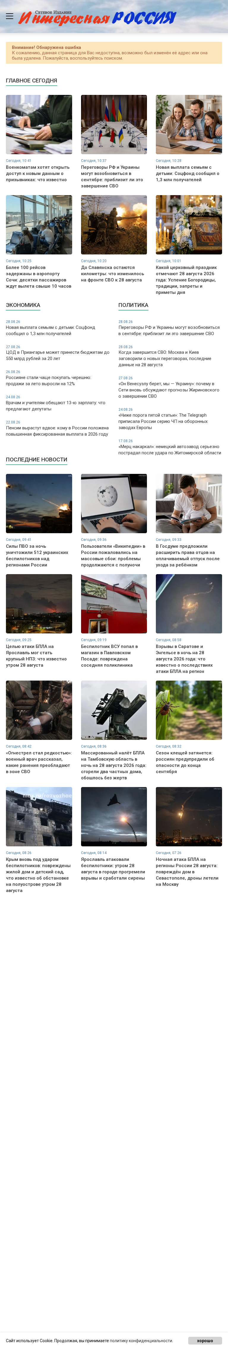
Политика (133, 305)
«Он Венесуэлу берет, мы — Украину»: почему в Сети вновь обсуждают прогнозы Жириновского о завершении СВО (168, 387)
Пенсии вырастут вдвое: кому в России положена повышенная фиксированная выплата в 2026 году (57, 428)
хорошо (205, 1340)
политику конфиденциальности (141, 1340)
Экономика (23, 305)
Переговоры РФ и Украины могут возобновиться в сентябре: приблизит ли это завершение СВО (169, 328)
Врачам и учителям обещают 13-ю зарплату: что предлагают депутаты (55, 403)
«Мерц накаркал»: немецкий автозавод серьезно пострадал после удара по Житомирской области (169, 447)
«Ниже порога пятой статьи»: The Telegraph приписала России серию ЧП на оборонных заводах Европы (163, 418)
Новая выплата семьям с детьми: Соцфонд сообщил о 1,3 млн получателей (50, 328)
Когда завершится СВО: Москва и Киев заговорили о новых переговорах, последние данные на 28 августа (164, 356)
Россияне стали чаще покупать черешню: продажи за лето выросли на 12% (48, 378)
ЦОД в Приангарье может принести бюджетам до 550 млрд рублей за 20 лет (58, 353)
